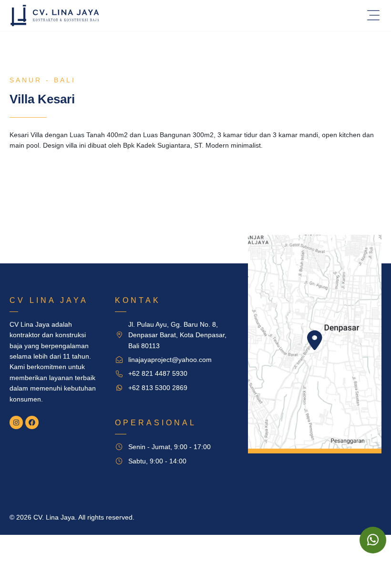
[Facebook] (32, 422)
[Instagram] (16, 422)
